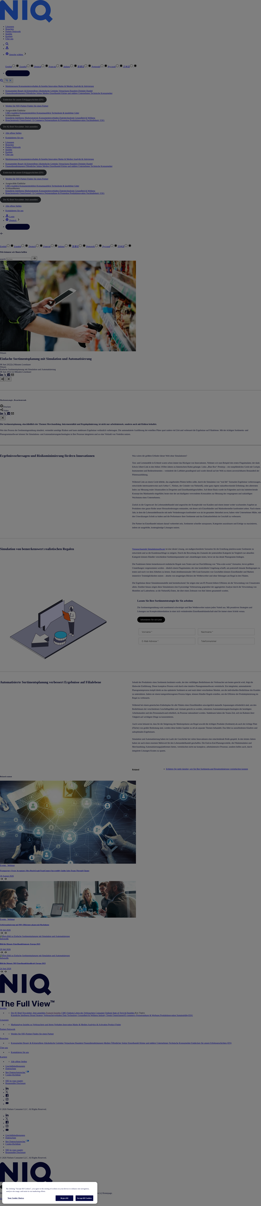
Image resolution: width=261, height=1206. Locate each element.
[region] (49, 1193)
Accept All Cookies (84, 1198)
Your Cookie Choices (16, 1198)
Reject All (64, 1198)
